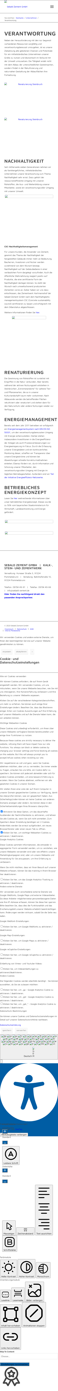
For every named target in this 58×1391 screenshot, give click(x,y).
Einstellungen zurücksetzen (14, 1364)
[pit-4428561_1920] (29, 134)
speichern (7, 1030)
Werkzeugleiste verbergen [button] (14, 1134)
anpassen (7, 651)
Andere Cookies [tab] (7, 975)
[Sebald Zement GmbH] (24, 6)
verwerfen (21, 1030)
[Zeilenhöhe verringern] (5, 1181)
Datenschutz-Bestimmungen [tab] (13, 1011)
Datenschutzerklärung (10, 1025)
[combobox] (29, 1047)
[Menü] (52, 6)
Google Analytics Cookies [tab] (11, 839)
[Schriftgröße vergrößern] (5, 1132)
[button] (1, 1061)
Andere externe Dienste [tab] (11, 886)
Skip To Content (7, 1351)
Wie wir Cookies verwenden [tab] (13, 676)
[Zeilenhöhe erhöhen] (5, 1170)
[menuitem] (52, 6)
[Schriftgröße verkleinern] (5, 1142)
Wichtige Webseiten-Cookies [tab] (13, 723)
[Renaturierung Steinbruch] (29, 97)
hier (37, 312)
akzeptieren (21, 651)
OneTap (18, 1129)
